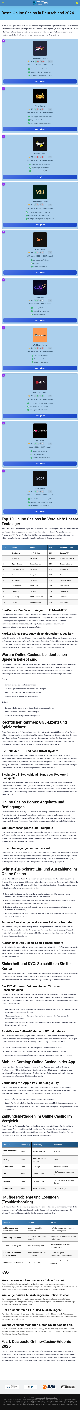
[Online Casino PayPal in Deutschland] (40, 3)
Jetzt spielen (40, 81)
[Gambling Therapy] (49, 1387)
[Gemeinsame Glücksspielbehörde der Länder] (12, 1387)
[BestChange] (68, 1387)
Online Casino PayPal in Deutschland (46, 1398)
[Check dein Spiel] (30, 1387)
